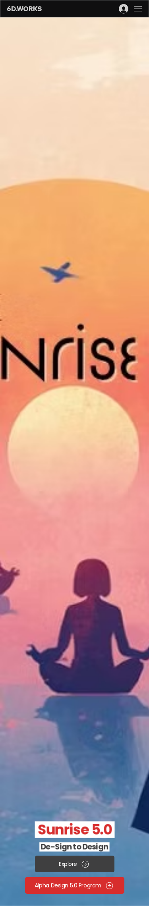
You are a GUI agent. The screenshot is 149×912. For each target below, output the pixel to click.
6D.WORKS (24, 9)
